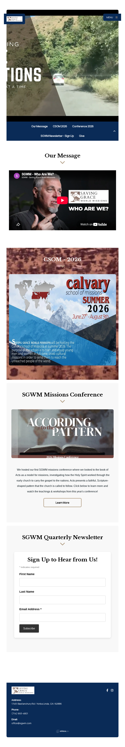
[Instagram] (112, 690)
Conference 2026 (83, 126)
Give (81, 136)
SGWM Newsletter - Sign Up (57, 136)
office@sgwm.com (21, 723)
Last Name (26, 591)
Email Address (30, 609)
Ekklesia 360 (62, 731)
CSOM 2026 (60, 126)
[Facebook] (107, 690)
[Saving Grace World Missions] (14, 19)
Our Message (39, 126)
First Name (27, 574)
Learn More (62, 502)
